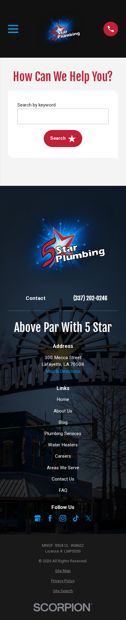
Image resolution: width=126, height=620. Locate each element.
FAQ (63, 490)
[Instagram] (63, 518)
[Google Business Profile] (37, 518)
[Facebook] (50, 518)
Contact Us (63, 479)
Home (63, 399)
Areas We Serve (63, 467)
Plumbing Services (62, 433)
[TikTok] (75, 518)
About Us (63, 411)
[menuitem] (63, 571)
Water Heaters (63, 445)
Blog (63, 422)
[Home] (61, 29)
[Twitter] (88, 518)
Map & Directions (63, 371)
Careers (63, 456)
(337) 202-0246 (90, 298)
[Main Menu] (13, 29)
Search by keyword (36, 105)
